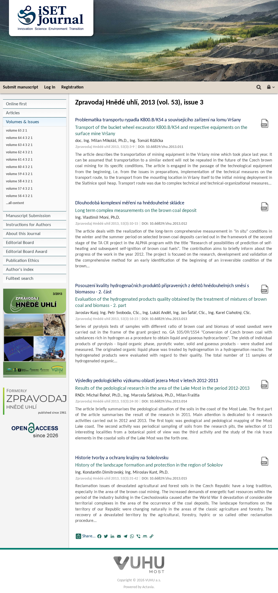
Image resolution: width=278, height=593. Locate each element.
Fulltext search (19, 278)
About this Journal (23, 234)
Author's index (19, 269)
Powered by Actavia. (139, 587)
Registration (72, 87)
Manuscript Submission (28, 216)
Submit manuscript (20, 87)
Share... (89, 536)
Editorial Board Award (26, 251)
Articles (13, 113)
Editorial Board (20, 242)
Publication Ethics (22, 260)
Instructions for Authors (28, 225)
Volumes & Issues (22, 122)
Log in (49, 87)
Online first (16, 104)
